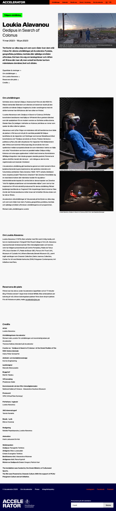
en (110, 2)
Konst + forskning (85, 2)
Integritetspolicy (48, 489)
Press (37, 489)
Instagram (90, 489)
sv (107, 2)
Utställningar (56, 2)
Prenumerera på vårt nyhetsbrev (81, 501)
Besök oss (73, 2)
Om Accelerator (98, 2)
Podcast (110, 489)
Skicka (108, 505)
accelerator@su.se (32, 299)
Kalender (65, 2)
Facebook (100, 489)
